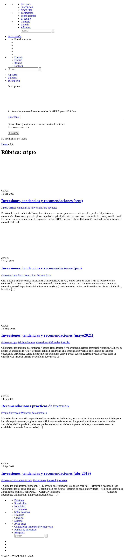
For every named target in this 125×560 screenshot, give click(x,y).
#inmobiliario (23, 207)
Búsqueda (26, 27)
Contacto (25, 21)
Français (18, 57)
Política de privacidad (25, 529)
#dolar (21, 342)
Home (4, 144)
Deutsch (18, 65)
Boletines (25, 4)
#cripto (12, 207)
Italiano (18, 63)
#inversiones (24, 275)
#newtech (51, 480)
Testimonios (27, 12)
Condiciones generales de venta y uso (33, 526)
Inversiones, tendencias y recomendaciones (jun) (41, 268)
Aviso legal (20, 523)
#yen (48, 275)
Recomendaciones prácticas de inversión (35, 406)
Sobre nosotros (28, 15)
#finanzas (30, 342)
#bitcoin (5, 275)
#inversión (36, 207)
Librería (25, 24)
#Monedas (54, 342)
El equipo (26, 18)
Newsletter (26, 9)
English (18, 60)
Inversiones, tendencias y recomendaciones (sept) (42, 201)
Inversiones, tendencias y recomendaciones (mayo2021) (47, 335)
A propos (12, 74)
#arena (4, 207)
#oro (44, 207)
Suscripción (27, 7)
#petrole (41, 275)
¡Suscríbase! (14, 117)
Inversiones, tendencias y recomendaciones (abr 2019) (46, 473)
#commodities (17, 480)
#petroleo (52, 207)
